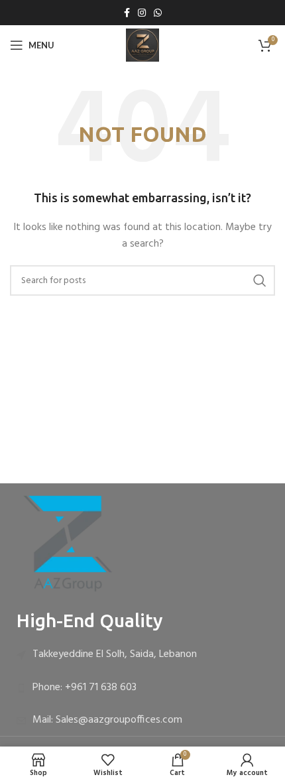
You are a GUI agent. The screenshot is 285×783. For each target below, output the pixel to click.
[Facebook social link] (127, 12)
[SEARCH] (260, 280)
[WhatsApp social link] (158, 12)
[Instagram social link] (142, 12)
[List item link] (142, 655)
